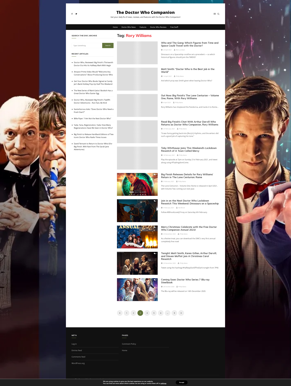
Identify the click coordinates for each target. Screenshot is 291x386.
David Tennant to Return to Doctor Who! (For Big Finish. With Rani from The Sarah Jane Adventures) (93, 146)
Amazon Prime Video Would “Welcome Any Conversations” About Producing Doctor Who (93, 73)
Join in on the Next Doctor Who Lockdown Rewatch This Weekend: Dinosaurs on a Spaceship (190, 202)
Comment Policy (129, 344)
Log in (74, 344)
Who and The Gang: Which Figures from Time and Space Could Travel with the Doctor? (189, 44)
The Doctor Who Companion (145, 12)
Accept (181, 382)
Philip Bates (180, 76)
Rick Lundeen (180, 50)
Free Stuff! (174, 27)
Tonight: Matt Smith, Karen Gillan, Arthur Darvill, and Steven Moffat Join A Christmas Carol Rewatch (189, 256)
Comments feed (78, 357)
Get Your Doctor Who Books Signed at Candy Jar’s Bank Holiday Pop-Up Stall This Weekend (93, 82)
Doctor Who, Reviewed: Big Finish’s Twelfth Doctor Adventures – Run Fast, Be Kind (92, 101)
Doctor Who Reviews (158, 27)
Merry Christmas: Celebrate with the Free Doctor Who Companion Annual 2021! (189, 228)
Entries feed (77, 350)
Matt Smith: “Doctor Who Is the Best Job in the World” (187, 70)
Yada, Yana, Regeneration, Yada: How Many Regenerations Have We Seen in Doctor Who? (93, 126)
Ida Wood (181, 208)
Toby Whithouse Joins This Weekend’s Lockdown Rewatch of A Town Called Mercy (189, 149)
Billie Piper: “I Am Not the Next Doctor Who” (92, 118)
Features (143, 27)
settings (163, 383)
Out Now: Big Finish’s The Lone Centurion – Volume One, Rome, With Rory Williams (190, 97)
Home (115, 27)
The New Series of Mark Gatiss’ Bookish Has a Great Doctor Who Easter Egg (93, 92)
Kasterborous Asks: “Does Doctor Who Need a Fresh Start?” (93, 110)
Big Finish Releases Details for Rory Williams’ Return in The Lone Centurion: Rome (187, 176)
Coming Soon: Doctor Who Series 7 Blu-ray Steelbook (185, 281)
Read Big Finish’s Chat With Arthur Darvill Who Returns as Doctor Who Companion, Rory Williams (189, 123)
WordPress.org (78, 363)
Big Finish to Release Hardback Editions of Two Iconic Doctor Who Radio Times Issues (94, 136)
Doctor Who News (129, 27)
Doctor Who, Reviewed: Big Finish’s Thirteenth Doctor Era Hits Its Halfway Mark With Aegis (93, 64)
